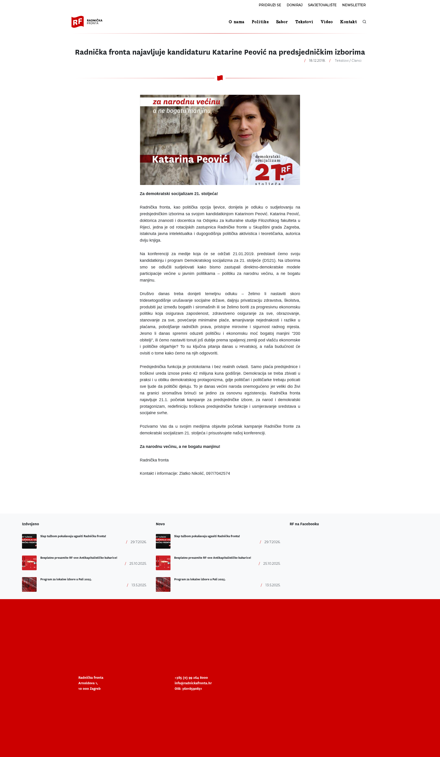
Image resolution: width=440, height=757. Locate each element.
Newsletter (354, 5)
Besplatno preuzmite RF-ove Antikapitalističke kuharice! (78, 558)
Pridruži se (270, 5)
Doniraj (294, 5)
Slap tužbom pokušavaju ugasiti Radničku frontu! (73, 536)
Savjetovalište (322, 5)
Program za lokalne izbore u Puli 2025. (66, 579)
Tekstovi (342, 61)
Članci (356, 61)
